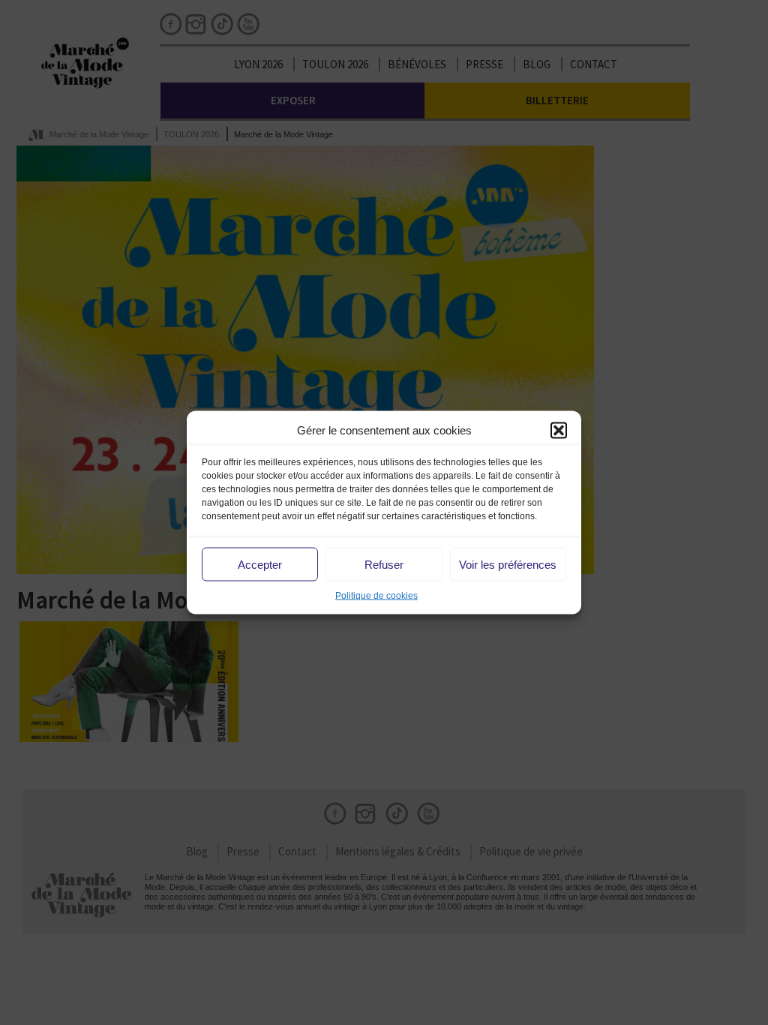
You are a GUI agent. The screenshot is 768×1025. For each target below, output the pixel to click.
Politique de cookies (376, 596)
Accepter (260, 564)
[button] (558, 429)
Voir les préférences (507, 564)
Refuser (384, 564)
